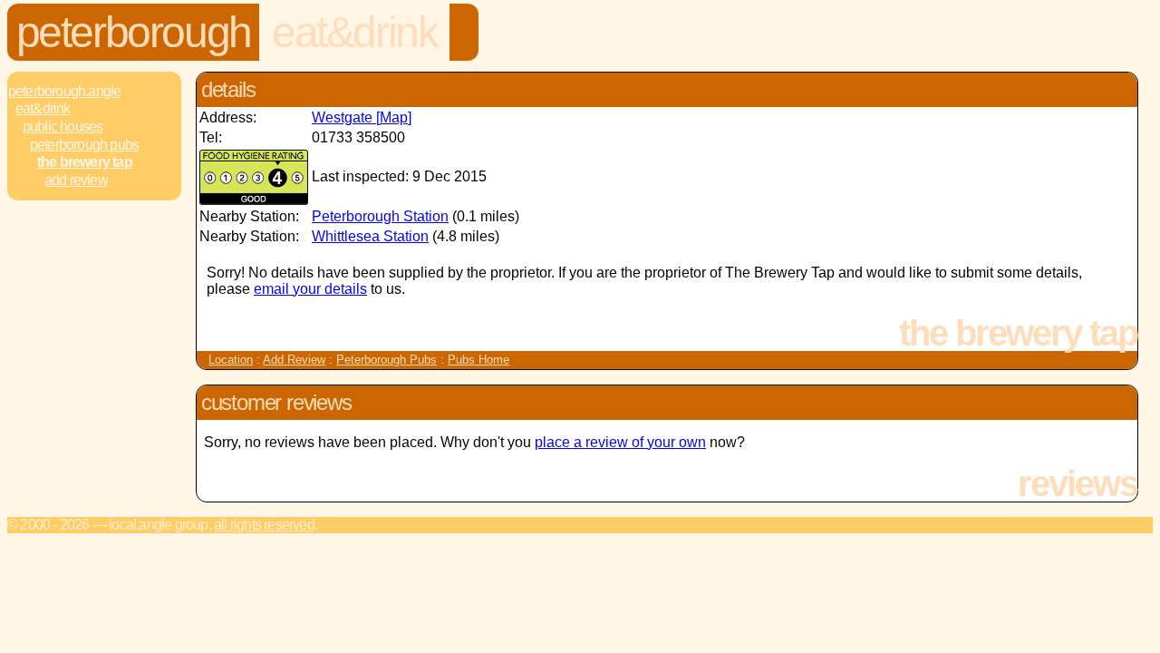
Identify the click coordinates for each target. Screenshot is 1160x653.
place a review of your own (620, 442)
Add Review (294, 359)
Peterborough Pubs (84, 144)
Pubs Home (478, 359)
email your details (310, 289)
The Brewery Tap (84, 162)
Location (230, 359)
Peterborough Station (380, 216)
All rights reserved (264, 524)
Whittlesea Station (370, 236)
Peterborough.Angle (64, 91)
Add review (76, 180)
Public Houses (63, 126)
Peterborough (133, 32)
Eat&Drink (354, 32)
